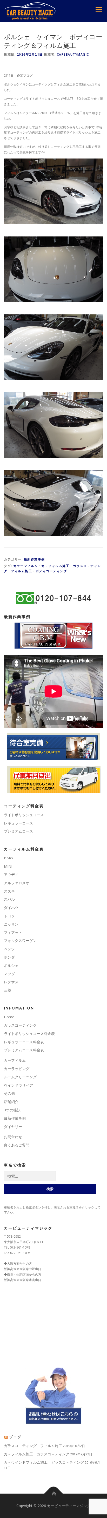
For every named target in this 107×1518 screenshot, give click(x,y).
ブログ (15, 1437)
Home (9, 1016)
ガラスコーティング (20, 1025)
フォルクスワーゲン (20, 940)
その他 (9, 1093)
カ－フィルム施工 (55, 566)
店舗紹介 (11, 1101)
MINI (8, 866)
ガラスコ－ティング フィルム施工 (33, 1445)
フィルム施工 (21, 571)
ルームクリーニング (20, 1076)
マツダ (9, 973)
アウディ (11, 874)
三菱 (7, 990)
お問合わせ (13, 1136)
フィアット (13, 932)
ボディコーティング (51, 571)
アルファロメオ (16, 882)
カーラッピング (16, 1068)
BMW (8, 857)
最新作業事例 (34, 559)
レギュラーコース (18, 823)
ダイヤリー (13, 1126)
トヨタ (9, 915)
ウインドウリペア (18, 1085)
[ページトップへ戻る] (53, 1493)
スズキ (9, 891)
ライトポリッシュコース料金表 (29, 1033)
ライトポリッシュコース (24, 814)
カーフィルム (15, 1060)
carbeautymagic (73, 54)
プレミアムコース (18, 831)
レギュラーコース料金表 (24, 1041)
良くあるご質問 (16, 1145)
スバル (9, 899)
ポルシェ (11, 965)
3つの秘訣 (12, 1109)
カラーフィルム (25, 566)
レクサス (11, 981)
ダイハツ (11, 907)
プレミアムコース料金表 (24, 1049)
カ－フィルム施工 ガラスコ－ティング (36, 1453)
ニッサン (11, 924)
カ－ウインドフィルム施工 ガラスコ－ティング (44, 1462)
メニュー (98, 10)
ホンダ (9, 957)
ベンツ (9, 948)
